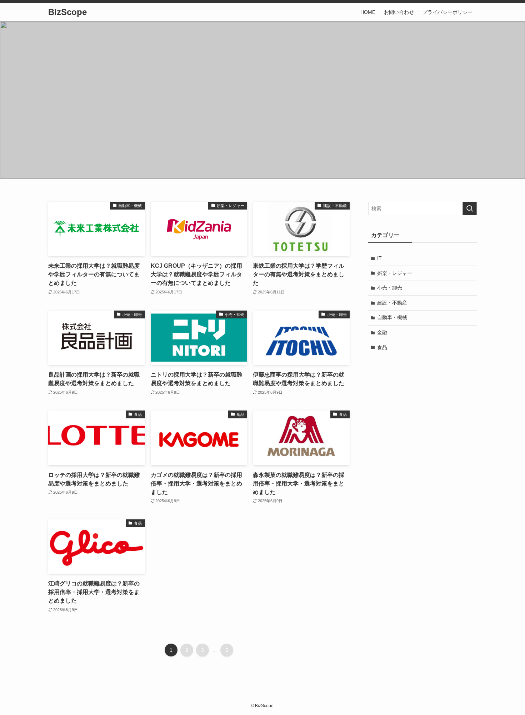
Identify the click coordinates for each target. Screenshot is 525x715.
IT (379, 258)
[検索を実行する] (469, 208)
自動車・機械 (392, 317)
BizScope (67, 12)
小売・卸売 (389, 288)
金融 (382, 332)
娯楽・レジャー (394, 273)
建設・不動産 (392, 303)
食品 (382, 347)
